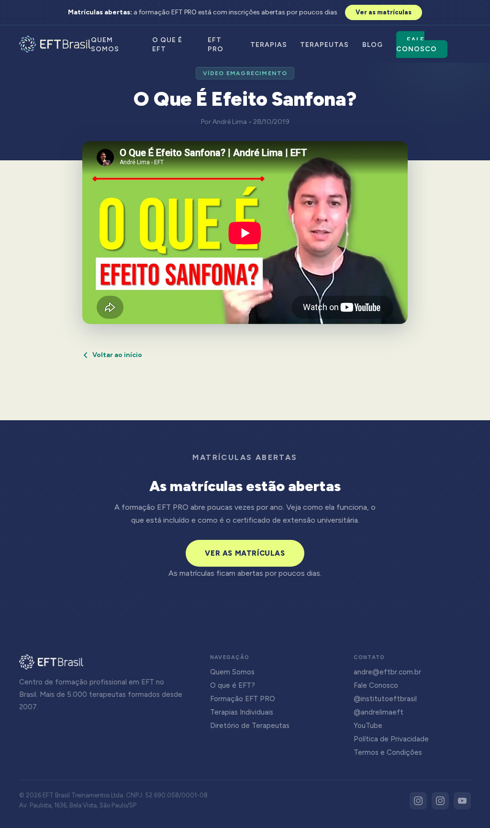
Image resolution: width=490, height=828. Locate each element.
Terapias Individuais (241, 712)
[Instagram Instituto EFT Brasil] (418, 800)
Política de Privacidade (391, 739)
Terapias (268, 45)
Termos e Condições (388, 752)
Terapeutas (324, 45)
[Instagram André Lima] (440, 800)
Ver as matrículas (384, 12)
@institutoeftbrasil (385, 698)
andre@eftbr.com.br (387, 672)
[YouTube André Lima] (462, 800)
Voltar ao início (117, 355)
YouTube (368, 725)
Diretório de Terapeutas (250, 725)
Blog (372, 45)
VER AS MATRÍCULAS (245, 553)
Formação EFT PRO (242, 698)
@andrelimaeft (378, 712)
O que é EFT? (232, 685)
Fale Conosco (416, 44)
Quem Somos (232, 672)
